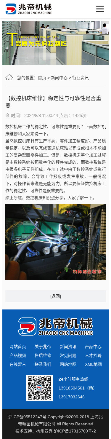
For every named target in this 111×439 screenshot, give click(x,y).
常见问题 (68, 355)
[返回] (55, 296)
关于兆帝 (43, 346)
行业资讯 (80, 77)
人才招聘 (93, 355)
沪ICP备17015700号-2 (75, 431)
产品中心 (93, 346)
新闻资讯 (68, 346)
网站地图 (68, 364)
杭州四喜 (44, 431)
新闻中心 (59, 77)
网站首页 (17, 346)
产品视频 (17, 355)
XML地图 (93, 364)
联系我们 (43, 364)
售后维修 (43, 355)
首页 (42, 77)
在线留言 (17, 364)
